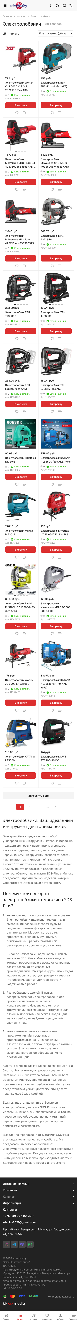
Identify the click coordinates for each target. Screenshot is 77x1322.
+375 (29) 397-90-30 (17, 1216)
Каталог (9, 1196)
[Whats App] (30, 1244)
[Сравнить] (24, 113)
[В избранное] (16, 113)
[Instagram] (6, 1244)
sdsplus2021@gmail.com (19, 1222)
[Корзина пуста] (71, 5)
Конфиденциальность (61, 1296)
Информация (12, 1203)
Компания (10, 1190)
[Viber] (22, 1244)
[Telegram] (14, 1244)
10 (57, 807)
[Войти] (64, 5)
